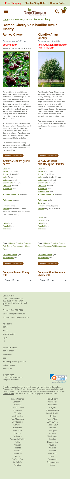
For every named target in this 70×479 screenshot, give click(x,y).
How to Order (57, 3)
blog (4, 358)
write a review (9, 365)
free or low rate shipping (40, 387)
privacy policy (9, 334)
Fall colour (7, 200)
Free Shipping (13, 3)
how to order (8, 351)
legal (5, 338)
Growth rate (8, 183)
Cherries (19, 243)
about (5, 330)
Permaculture (18, 246)
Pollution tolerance (11, 194)
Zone (5, 168)
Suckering (7, 189)
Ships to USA (8, 258)
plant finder (7, 354)
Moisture (6, 180)
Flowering (28, 243)
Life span (7, 186)
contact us (7, 369)
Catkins (6, 229)
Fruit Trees (7, 246)
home (5, 19)
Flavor (40, 217)
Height (5, 171)
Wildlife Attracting (59, 246)
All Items (11, 243)
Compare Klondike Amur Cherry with (51, 273)
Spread (6, 174)
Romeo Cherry (15, 25)
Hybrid (5, 223)
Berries (6, 209)
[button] (6, 12)
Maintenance (43, 191)
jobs (4, 341)
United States (8, 393)
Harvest (41, 220)
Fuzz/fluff (6, 226)
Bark (40, 203)
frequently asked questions (14, 361)
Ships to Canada (10, 255)
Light (5, 177)
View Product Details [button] (13, 155)
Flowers (6, 206)
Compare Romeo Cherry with (16, 273)
